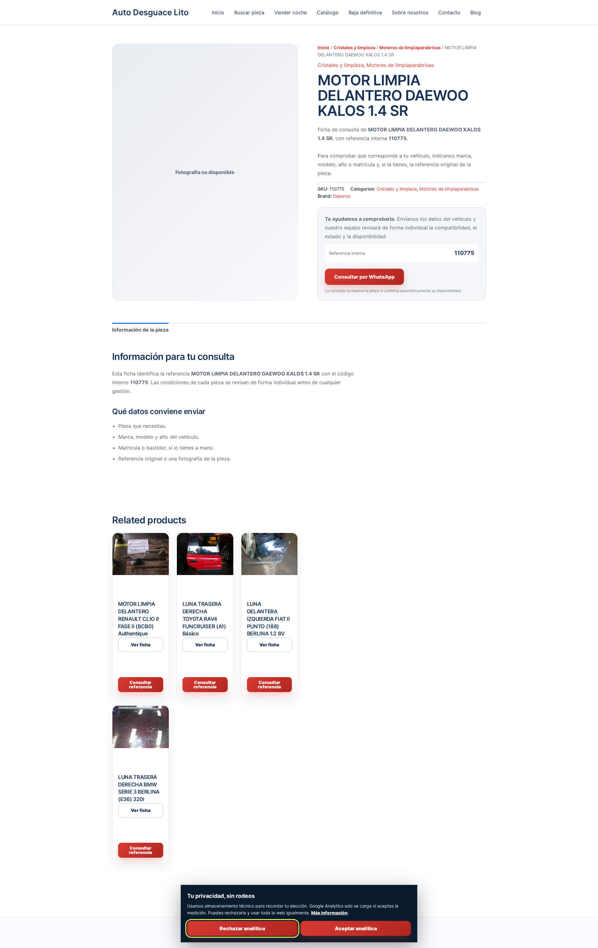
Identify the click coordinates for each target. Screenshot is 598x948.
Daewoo (341, 196)
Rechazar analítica (242, 928)
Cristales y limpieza (354, 47)
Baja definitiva (365, 12)
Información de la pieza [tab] (140, 330)
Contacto (449, 12)
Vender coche (290, 12)
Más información (329, 912)
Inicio (218, 12)
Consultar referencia (140, 684)
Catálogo (328, 12)
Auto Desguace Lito (150, 12)
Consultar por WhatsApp (364, 277)
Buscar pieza (249, 12)
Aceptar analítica (356, 928)
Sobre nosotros (410, 12)
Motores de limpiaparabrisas (410, 47)
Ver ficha (140, 644)
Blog (475, 12)
